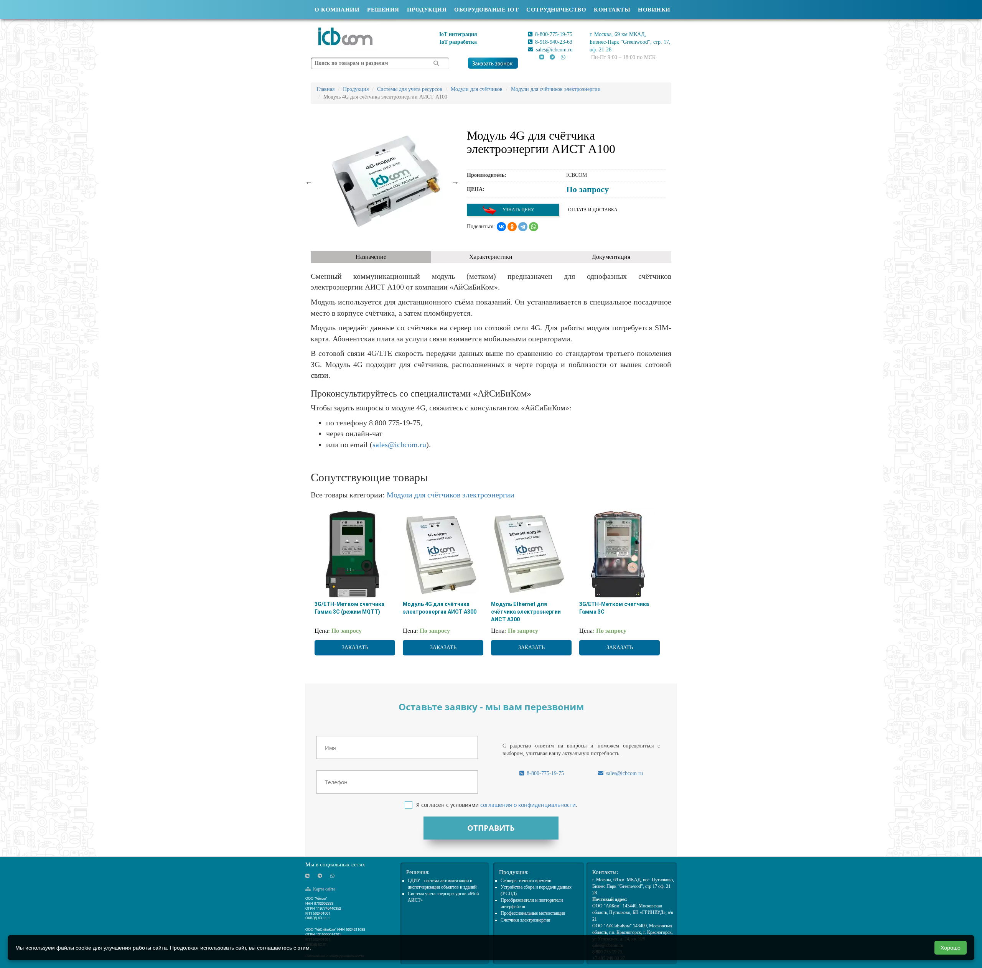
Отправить (491, 828)
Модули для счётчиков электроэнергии (450, 495)
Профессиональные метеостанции (533, 913)
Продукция (427, 10)
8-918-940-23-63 (553, 42)
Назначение (371, 257)
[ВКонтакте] (501, 226)
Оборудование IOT (486, 10)
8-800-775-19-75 (553, 34)
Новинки (654, 10)
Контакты (612, 10)
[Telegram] (522, 226)
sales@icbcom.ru (553, 50)
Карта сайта (323, 889)
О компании (337, 10)
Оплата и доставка (593, 209)
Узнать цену (517, 209)
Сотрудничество (556, 10)
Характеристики (490, 257)
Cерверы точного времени (526, 880)
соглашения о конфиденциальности (528, 804)
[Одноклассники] (512, 226)
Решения (383, 10)
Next (455, 181)
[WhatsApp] (533, 226)
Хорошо (951, 948)
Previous (309, 181)
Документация (611, 257)
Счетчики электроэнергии (525, 920)
